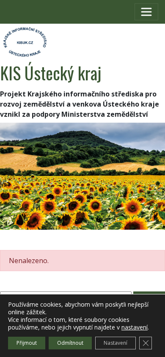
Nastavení (115, 342)
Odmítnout (70, 342)
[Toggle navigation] (146, 11)
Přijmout (26, 342)
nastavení (134, 327)
